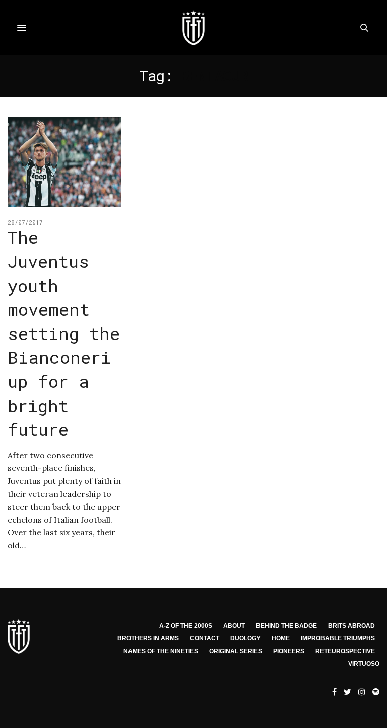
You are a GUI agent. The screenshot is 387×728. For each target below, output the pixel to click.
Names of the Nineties (160, 651)
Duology (245, 638)
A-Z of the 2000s (185, 625)
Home (281, 638)
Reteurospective (345, 651)
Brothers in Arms (148, 638)
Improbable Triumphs (338, 638)
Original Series (235, 651)
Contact (204, 638)
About (234, 625)
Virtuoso (363, 663)
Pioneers (288, 651)
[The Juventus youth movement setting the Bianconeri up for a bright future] (64, 162)
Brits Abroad (351, 625)
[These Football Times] (193, 27)
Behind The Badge (286, 625)
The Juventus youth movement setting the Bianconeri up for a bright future (64, 333)
